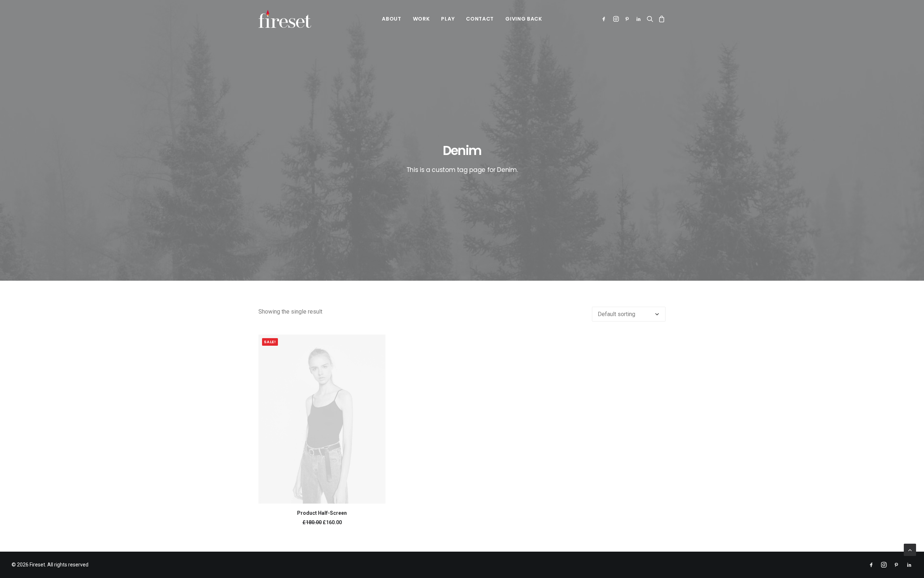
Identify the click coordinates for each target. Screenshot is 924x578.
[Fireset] (284, 19)
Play (447, 18)
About (391, 18)
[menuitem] (391, 19)
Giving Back (523, 18)
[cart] (661, 19)
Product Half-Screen (322, 513)
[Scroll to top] (910, 549)
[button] (605, 19)
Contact (480, 18)
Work (421, 18)
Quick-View (377, 343)
